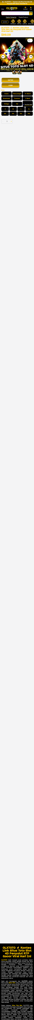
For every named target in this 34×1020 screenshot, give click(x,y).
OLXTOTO (4, 960)
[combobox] (15, 13)
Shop (2, 9)
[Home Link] (11, 8)
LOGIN (10, 85)
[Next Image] (31, 56)
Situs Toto (12, 982)
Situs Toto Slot (17, 1005)
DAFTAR (10, 80)
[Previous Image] (3, 56)
